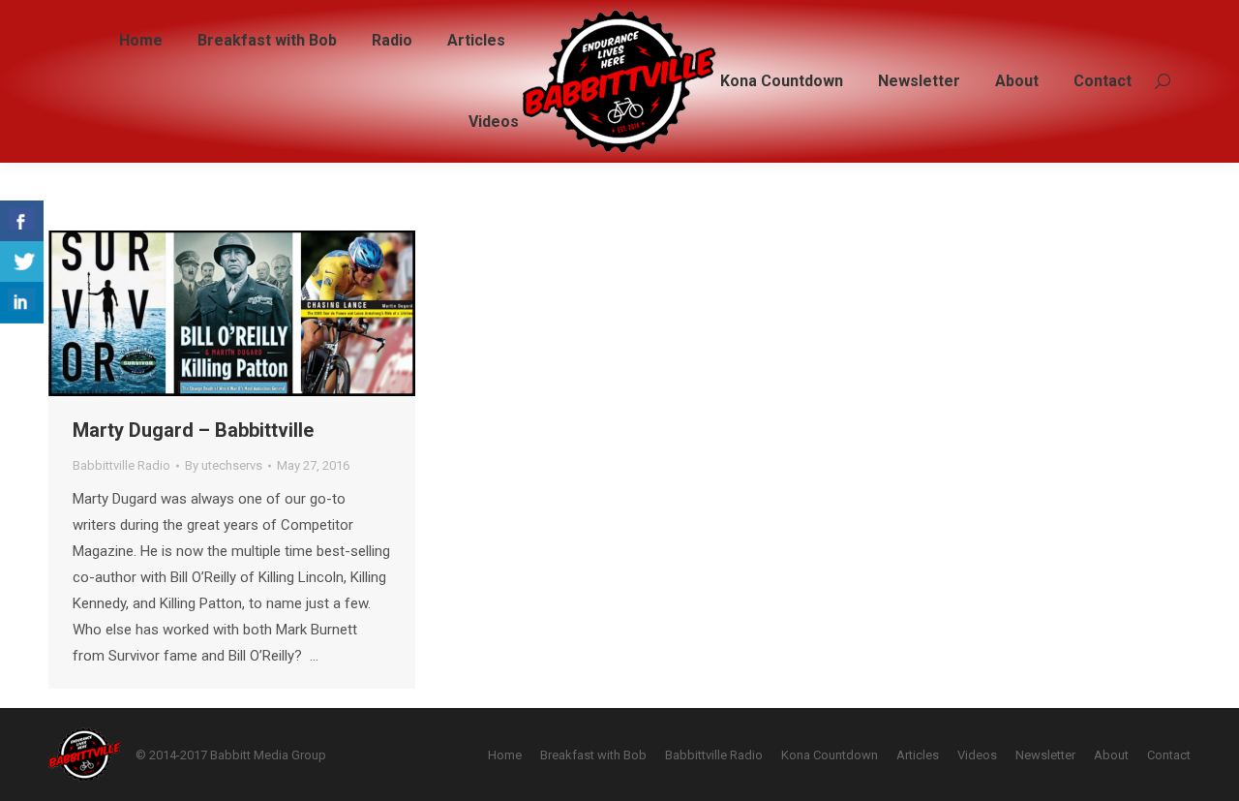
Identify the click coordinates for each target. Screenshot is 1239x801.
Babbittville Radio (121, 465)
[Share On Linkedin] (22, 302)
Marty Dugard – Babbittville (193, 430)
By (223, 465)
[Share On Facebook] (22, 221)
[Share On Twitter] (22, 262)
